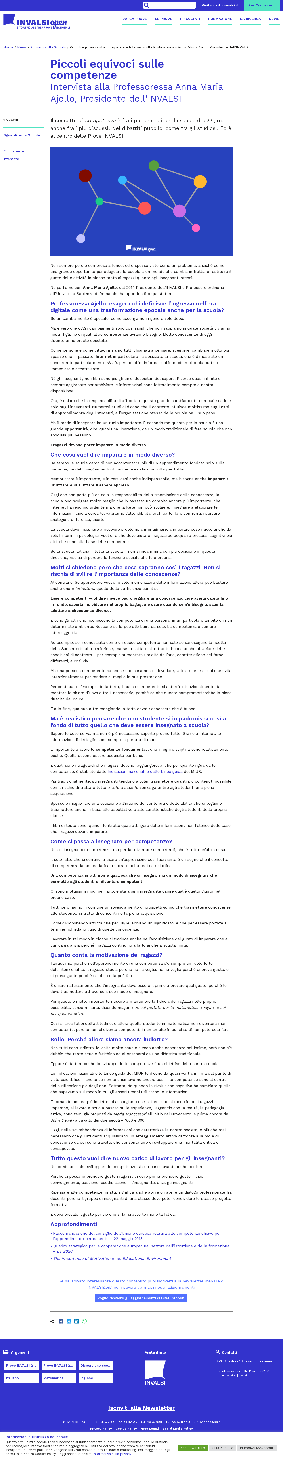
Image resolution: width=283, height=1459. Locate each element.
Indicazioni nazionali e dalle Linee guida (145, 771)
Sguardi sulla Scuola (48, 47)
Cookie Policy (126, 1428)
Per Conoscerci (262, 5)
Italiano (12, 1378)
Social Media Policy (178, 1428)
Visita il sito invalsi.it (220, 5)
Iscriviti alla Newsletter (141, 1407)
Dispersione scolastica (97, 1366)
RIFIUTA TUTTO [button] (222, 1448)
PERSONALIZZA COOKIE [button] (257, 1448)
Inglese (86, 1378)
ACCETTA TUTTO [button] (192, 1448)
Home (8, 47)
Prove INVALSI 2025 (59, 1366)
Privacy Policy (101, 1428)
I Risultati (190, 19)
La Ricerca (250, 19)
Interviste (11, 159)
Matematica (53, 1378)
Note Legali (150, 1428)
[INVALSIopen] (36, 21)
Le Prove (163, 19)
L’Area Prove (134, 19)
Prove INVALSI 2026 (22, 1366)
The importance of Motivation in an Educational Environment (112, 1258)
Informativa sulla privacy (112, 1454)
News (274, 19)
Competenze (13, 151)
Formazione (220, 19)
